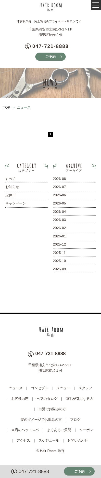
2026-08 (59, 179)
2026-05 (59, 203)
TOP (6, 107)
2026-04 (59, 212)
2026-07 (59, 187)
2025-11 (59, 253)
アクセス (23, 440)
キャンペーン (15, 203)
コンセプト (39, 388)
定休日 (10, 195)
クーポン (86, 430)
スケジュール (48, 440)
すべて (10, 179)
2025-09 (59, 269)
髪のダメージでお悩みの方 (41, 419)
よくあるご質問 (59, 430)
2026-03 (59, 220)
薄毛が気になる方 (79, 399)
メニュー (63, 388)
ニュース (16, 388)
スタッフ (85, 388)
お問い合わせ (77, 440)
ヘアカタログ (47, 399)
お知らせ (12, 187)
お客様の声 (19, 399)
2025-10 (59, 261)
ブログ (75, 419)
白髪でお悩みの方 (52, 409)
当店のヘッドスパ (25, 430)
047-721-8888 (50, 46)
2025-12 (59, 244)
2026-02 (59, 228)
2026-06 (59, 195)
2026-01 (59, 236)
